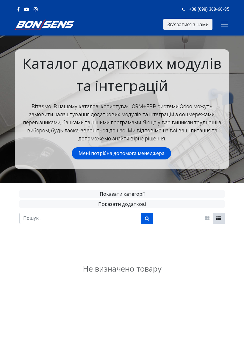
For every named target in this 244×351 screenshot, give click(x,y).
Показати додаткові (122, 204)
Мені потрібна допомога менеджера (122, 153)
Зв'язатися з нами (188, 24)
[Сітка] (207, 218)
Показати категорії (122, 194)
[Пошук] (147, 218)
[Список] (219, 218)
